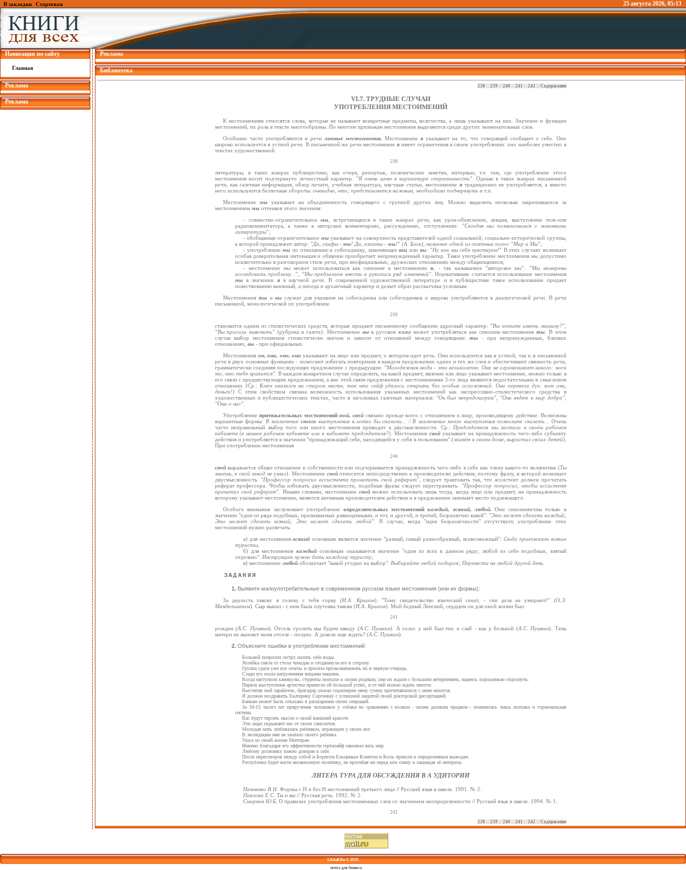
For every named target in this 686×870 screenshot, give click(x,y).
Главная (22, 68)
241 (519, 85)
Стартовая (49, 4)
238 (481, 85)
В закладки (18, 4)
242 (531, 85)
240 (506, 85)
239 (494, 85)
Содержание (553, 85)
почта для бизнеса (346, 867)
